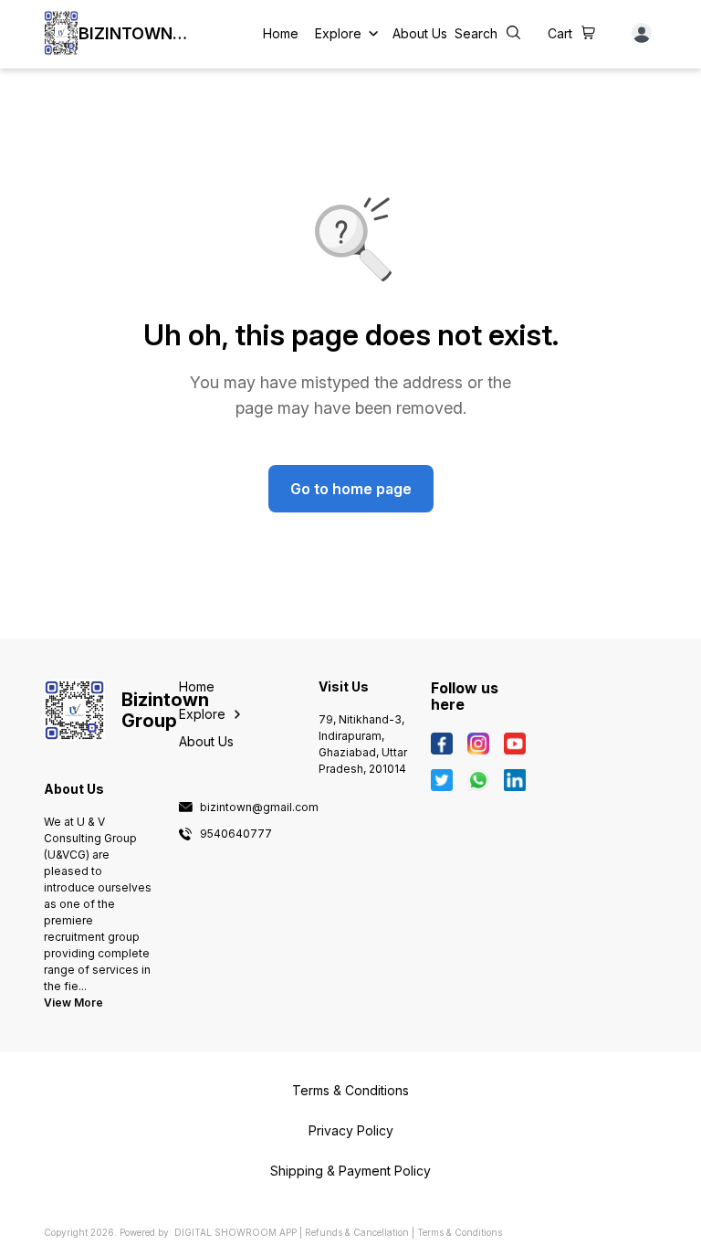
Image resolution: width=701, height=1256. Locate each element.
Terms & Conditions (459, 1232)
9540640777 (236, 834)
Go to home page (351, 489)
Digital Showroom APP (235, 1232)
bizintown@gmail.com (259, 807)
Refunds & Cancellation (357, 1232)
